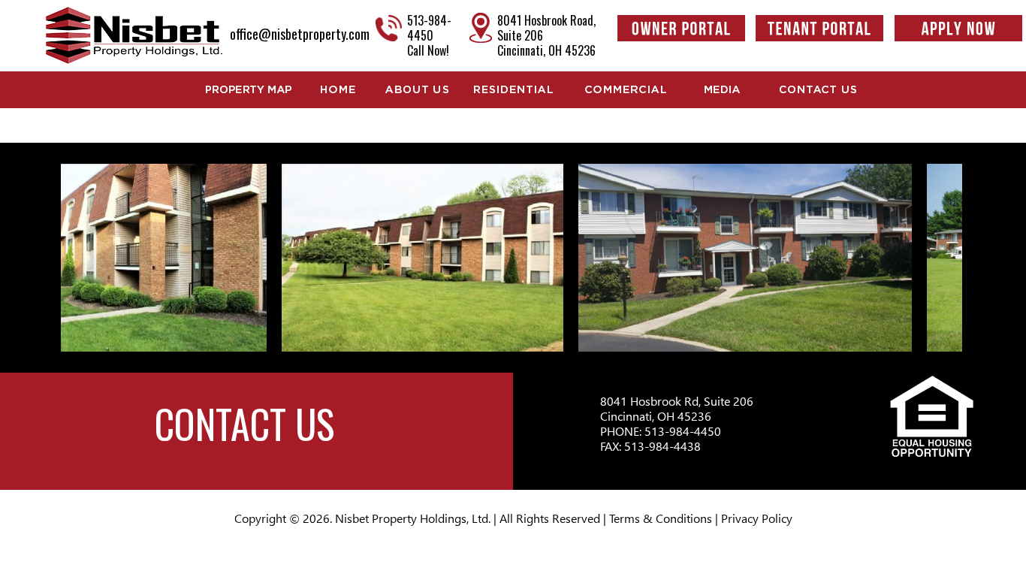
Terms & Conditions (660, 518)
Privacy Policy (756, 518)
